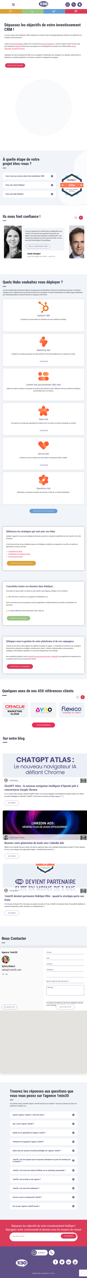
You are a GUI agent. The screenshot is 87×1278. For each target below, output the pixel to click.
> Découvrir (43, 361)
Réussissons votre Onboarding (43, 511)
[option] (35, 242)
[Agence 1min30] (43, 4)
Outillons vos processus (18, 618)
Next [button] (81, 217)
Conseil (11, 11)
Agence (76, 11)
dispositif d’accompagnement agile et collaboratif (43, 656)
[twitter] (62, 1262)
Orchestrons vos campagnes (20, 666)
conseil (73, 46)
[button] (48, 1028)
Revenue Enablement (47, 44)
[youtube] (75, 1262)
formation (15, 49)
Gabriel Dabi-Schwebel (17, 837)
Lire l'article (12, 803)
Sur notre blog (14, 738)
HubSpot (18, 46)
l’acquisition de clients (15, 551)
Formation (54, 11)
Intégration (33, 11)
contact (41, 1253)
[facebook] (55, 1262)
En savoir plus (9, 1007)
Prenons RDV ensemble (15, 65)
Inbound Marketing (18, 44)
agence (22, 49)
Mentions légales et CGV (43, 1273)
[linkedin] (68, 1262)
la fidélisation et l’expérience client (19, 554)
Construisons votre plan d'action (21, 563)
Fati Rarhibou (14, 781)
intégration (7, 49)
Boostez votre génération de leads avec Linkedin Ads (34, 842)
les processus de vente (15, 557)
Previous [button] (76, 217)
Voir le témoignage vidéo (38, 246)
